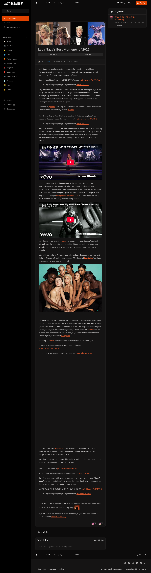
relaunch (63, 241)
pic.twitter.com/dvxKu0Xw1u (68, 468)
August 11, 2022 (82, 473)
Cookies (61, 569)
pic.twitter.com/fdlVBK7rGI (92, 489)
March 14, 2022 (82, 85)
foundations (88, 258)
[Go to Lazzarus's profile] (39, 62)
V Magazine (65, 336)
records (91, 329)
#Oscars (71, 110)
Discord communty (58, 516)
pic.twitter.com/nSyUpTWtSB (91, 80)
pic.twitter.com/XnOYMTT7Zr (87, 119)
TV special (50, 340)
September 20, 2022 (84, 353)
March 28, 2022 (82, 124)
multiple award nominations (67, 195)
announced (59, 448)
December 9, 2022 (83, 494)
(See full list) (98, 540)
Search (9, 11)
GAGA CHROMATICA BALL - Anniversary (125, 18)
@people (52, 107)
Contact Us (52, 569)
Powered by (136, 569)
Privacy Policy (41, 569)
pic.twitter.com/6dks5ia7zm (49, 348)
